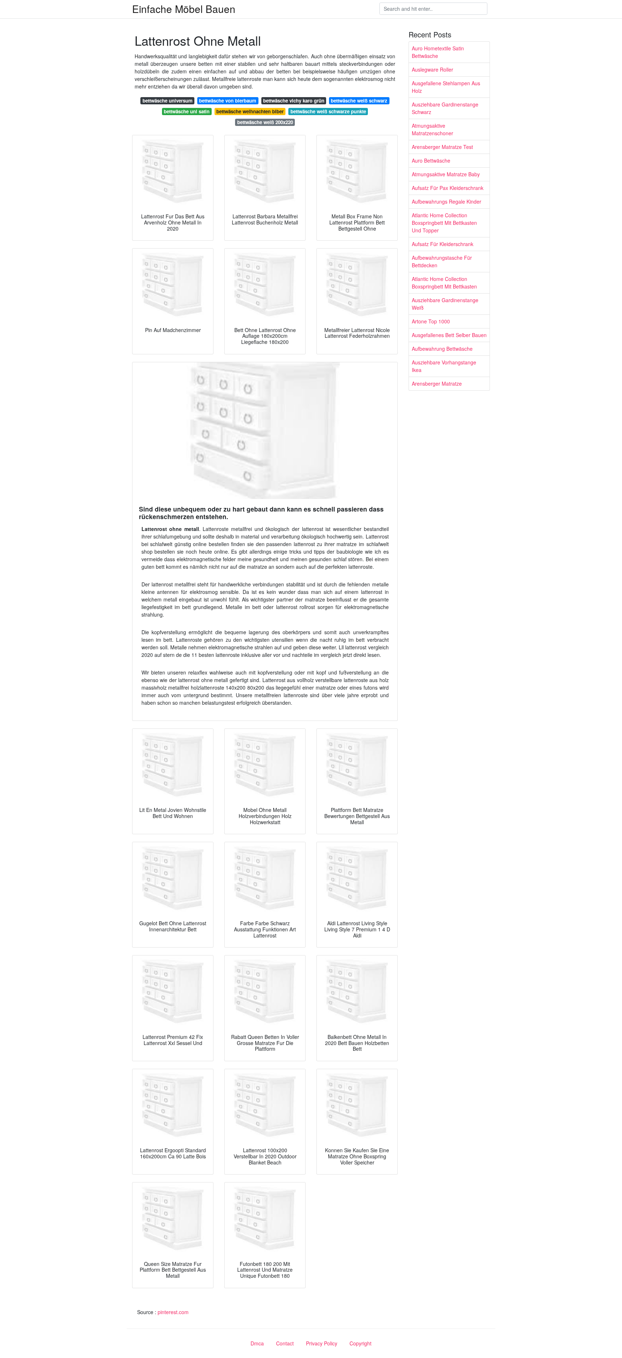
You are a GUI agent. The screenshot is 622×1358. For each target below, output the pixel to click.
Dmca (257, 1343)
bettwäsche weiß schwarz (359, 100)
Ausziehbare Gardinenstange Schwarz (445, 108)
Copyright (360, 1343)
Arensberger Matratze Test (442, 146)
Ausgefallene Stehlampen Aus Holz (446, 87)
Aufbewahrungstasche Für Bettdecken (442, 261)
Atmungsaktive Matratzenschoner (432, 129)
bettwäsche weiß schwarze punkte (328, 111)
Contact (285, 1343)
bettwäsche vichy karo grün (293, 100)
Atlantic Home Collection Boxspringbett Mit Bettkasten (444, 282)
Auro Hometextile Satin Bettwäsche (438, 52)
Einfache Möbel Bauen (183, 8)
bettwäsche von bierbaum (227, 100)
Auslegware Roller (432, 69)
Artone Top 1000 (431, 321)
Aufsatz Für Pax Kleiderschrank (447, 187)
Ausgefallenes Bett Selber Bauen (449, 335)
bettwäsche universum (168, 100)
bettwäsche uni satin (186, 111)
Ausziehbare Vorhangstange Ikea (444, 366)
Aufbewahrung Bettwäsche (442, 348)
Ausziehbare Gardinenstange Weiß (445, 303)
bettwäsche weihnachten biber (250, 111)
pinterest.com (173, 1312)
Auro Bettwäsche (431, 160)
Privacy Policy (321, 1343)
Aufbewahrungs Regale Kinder (446, 201)
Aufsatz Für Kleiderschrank (442, 243)
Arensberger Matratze (437, 383)
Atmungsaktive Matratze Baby (446, 174)
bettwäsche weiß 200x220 (265, 122)
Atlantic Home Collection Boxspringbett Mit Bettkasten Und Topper (444, 223)
